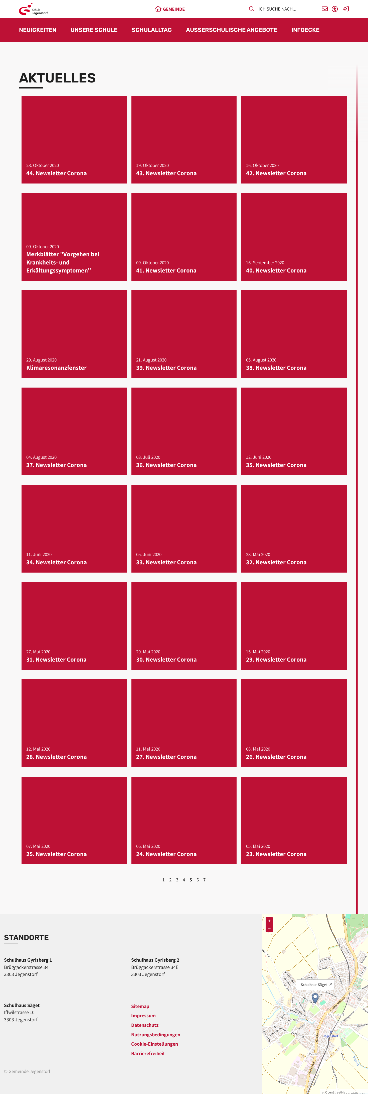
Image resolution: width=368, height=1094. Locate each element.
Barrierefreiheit (148, 1053)
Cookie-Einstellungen (154, 1044)
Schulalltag (152, 30)
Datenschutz (144, 1025)
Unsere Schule (94, 30)
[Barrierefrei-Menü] (335, 9)
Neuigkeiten (37, 30)
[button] (325, 9)
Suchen (251, 9)
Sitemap (140, 1006)
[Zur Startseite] (33, 9)
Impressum (143, 1015)
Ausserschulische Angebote (231, 30)
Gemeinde (174, 9)
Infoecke (305, 30)
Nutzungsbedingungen (155, 1034)
